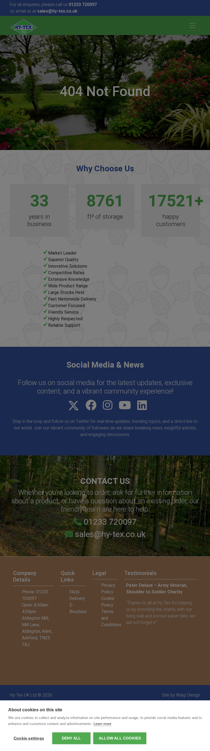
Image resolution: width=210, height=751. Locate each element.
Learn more (102, 724)
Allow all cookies (120, 738)
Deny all (71, 738)
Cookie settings (29, 738)
